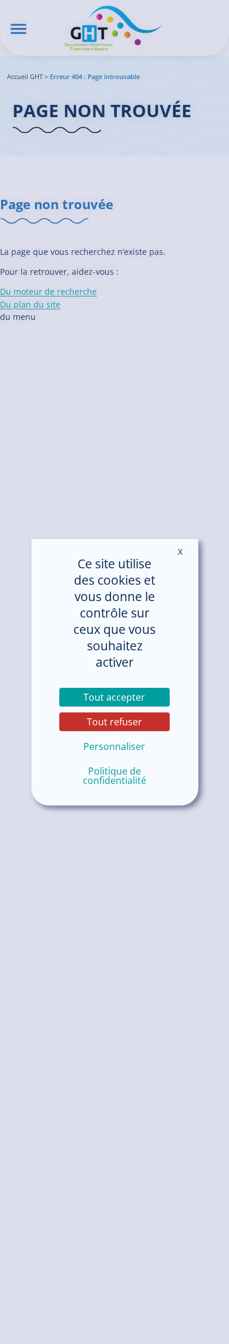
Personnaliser (114, 746)
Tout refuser (114, 721)
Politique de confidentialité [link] (114, 776)
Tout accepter (114, 697)
